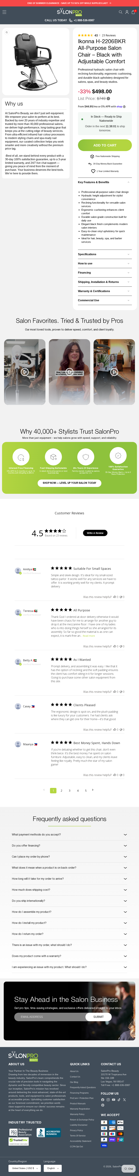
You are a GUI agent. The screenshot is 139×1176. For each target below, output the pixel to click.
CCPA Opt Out (76, 1146)
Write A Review (95, 533)
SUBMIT (98, 1016)
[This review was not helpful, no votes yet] (121, 597)
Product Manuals (78, 1103)
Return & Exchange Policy (82, 1120)
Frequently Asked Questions (83, 1087)
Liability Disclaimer (78, 1125)
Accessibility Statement (80, 1141)
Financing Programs (79, 1093)
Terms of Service (78, 1136)
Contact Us (75, 1077)
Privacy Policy (76, 1130)
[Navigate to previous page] (45, 790)
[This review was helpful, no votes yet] (115, 597)
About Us (74, 1071)
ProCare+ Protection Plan (82, 1098)
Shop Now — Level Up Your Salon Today (69, 483)
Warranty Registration (80, 1109)
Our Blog (74, 1082)
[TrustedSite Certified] (18, 1141)
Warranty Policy (77, 1114)
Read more (89, 635)
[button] (4, 12)
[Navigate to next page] (94, 790)
